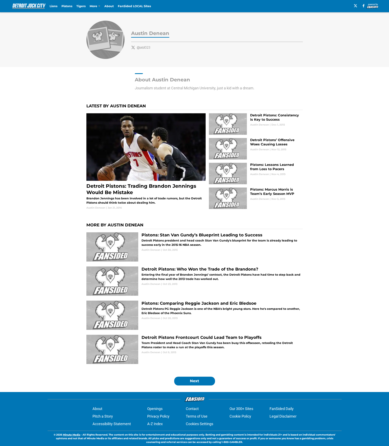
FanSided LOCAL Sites (134, 6)
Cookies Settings (199, 424)
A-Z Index (155, 424)
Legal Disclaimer (283, 416)
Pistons (66, 6)
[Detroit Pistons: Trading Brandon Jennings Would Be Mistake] (146, 161)
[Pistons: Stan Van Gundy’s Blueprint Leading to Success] (194, 247)
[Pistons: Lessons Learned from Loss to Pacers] (256, 173)
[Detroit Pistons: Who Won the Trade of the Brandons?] (194, 281)
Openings (155, 409)
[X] (355, 5)
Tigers (81, 6)
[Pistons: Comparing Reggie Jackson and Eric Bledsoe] (194, 315)
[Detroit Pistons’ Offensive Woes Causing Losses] (256, 149)
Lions (53, 6)
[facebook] (363, 5)
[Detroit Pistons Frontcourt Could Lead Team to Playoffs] (194, 349)
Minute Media (71, 434)
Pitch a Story (103, 416)
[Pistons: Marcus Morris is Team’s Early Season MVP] (256, 198)
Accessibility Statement (112, 424)
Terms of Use (196, 416)
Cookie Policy (240, 416)
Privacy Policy (158, 416)
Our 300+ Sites (241, 409)
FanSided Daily (282, 409)
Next (194, 381)
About (109, 6)
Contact (192, 409)
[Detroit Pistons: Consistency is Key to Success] (256, 124)
